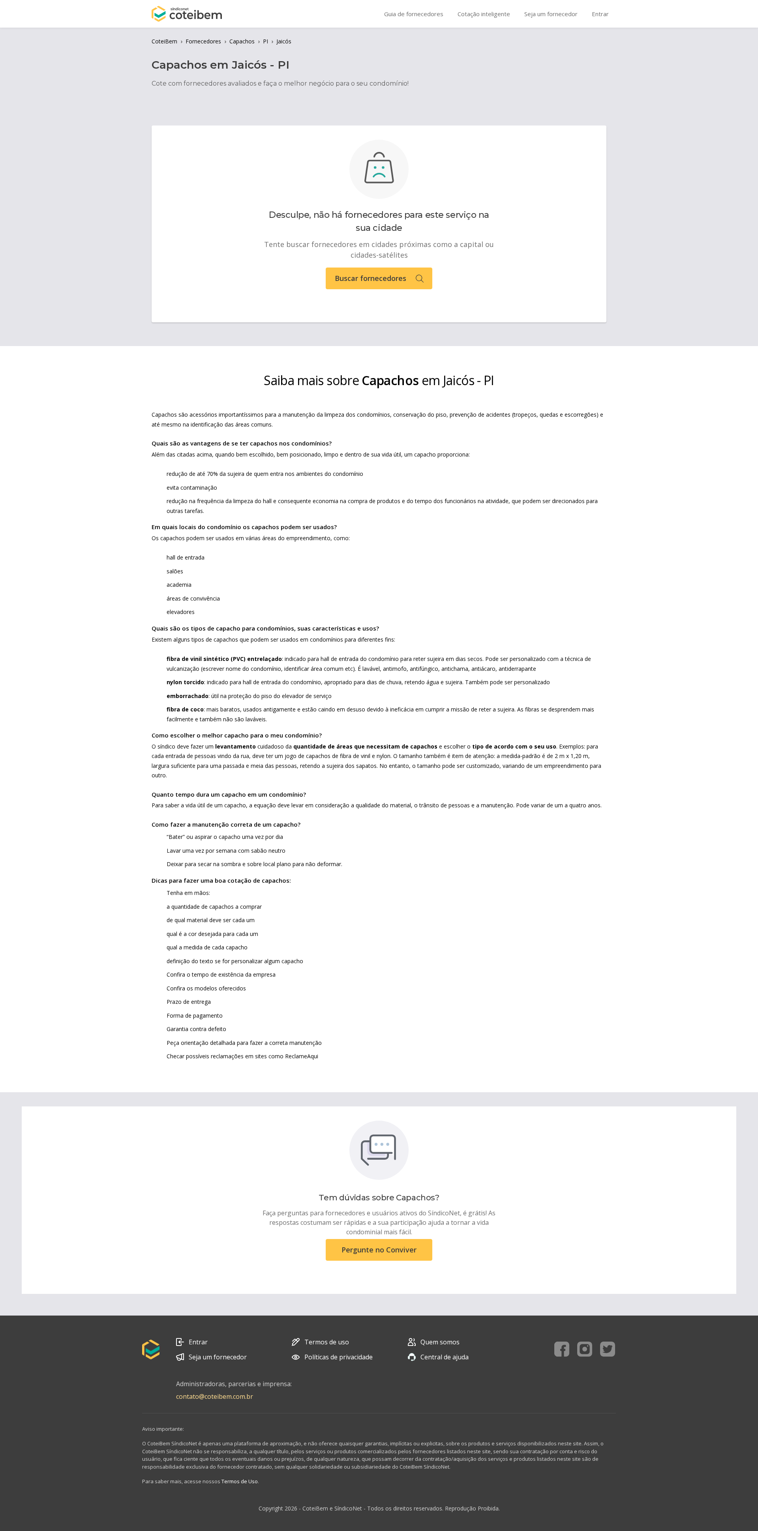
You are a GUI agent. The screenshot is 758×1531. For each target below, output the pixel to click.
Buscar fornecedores (370, 278)
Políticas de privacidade (338, 1357)
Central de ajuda (444, 1357)
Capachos (242, 41)
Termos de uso (326, 1342)
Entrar (198, 1342)
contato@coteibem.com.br (214, 1396)
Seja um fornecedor (218, 1357)
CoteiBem (164, 41)
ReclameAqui (301, 1056)
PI (265, 41)
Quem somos (440, 1342)
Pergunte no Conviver (379, 1249)
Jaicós (283, 41)
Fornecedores (203, 41)
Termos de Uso (239, 1481)
